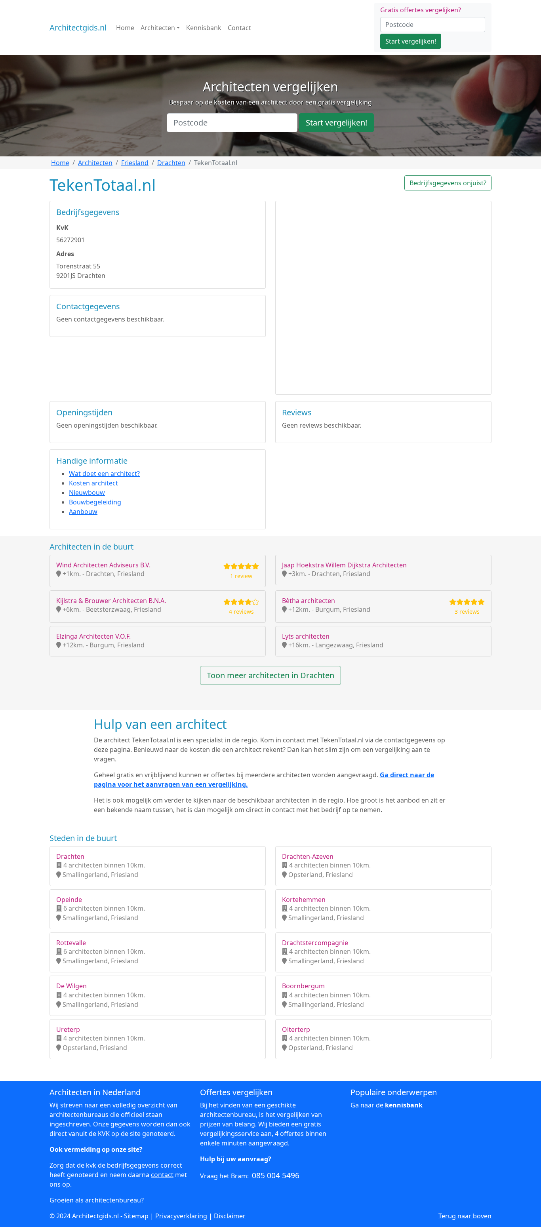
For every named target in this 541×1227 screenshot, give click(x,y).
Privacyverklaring (181, 1216)
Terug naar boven (464, 1216)
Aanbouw (83, 511)
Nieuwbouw (87, 492)
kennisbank (404, 1105)
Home (125, 27)
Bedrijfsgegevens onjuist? (448, 183)
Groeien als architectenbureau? (97, 1200)
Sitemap (136, 1216)
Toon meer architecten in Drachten (270, 675)
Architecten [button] (158, 27)
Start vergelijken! (410, 41)
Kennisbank (203, 27)
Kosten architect (93, 483)
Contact (239, 27)
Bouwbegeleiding (95, 502)
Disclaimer (230, 1216)
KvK (62, 227)
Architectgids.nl (78, 27)
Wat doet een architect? (104, 473)
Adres (65, 253)
